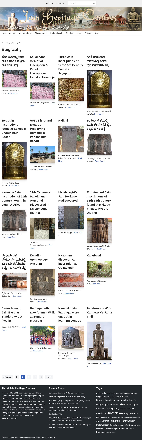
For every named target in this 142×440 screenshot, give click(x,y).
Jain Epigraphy (111, 408)
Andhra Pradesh (118, 393)
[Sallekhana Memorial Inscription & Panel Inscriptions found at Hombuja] (42, 91)
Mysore (126, 417)
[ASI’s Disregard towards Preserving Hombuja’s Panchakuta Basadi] (42, 154)
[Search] (94, 3)
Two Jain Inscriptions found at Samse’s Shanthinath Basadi (14, 128)
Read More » (13, 93)
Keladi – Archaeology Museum (39, 259)
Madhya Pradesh (130, 413)
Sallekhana (129, 425)
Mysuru (131, 417)
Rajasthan (114, 425)
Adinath (99, 393)
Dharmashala (103, 400)
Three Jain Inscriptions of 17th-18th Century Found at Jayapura (70, 65)
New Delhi (137, 417)
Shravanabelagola (112, 429)
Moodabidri (115, 417)
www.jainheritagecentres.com (22, 437)
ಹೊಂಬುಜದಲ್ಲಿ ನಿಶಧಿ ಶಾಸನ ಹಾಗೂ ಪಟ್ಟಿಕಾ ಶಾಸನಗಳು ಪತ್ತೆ (13, 61)
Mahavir (99, 417)
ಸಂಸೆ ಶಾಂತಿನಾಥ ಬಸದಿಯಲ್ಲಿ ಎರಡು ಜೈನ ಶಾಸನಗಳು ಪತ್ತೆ (97, 61)
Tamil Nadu (124, 428)
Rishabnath (122, 425)
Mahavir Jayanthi (107, 417)
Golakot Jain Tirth (55, 414)
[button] (31, 33)
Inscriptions (100, 409)
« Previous (7, 377)
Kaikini (63, 120)
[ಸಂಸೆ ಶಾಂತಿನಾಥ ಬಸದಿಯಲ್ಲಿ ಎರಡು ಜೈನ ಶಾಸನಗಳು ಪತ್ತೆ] (99, 89)
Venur (113, 432)
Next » (49, 377)
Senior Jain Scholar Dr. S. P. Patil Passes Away (66, 393)
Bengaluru (100, 397)
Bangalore (134, 393)
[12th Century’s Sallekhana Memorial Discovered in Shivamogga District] (42, 228)
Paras (106, 421)
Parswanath (102, 425)
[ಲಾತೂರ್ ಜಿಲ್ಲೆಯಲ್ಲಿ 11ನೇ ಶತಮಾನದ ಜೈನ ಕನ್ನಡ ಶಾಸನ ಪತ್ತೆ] (99, 144)
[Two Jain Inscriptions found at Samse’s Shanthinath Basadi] (14, 160)
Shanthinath (100, 429)
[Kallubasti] (99, 269)
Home (4, 33)
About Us (49, 3)
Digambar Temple (127, 400)
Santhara (137, 425)
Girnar (109, 405)
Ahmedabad (108, 393)
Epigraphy (10, 43)
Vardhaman (107, 432)
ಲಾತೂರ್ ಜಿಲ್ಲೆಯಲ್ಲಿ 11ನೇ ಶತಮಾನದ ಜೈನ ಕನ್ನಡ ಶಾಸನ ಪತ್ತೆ (99, 124)
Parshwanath (128, 421)
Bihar (105, 397)
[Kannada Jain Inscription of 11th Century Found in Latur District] (14, 220)
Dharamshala (121, 396)
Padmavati (99, 421)
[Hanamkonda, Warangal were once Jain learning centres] (71, 337)
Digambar (114, 400)
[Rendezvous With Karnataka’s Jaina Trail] (99, 341)
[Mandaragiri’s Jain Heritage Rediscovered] (71, 217)
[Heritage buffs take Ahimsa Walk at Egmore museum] (42, 335)
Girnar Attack (115, 405)
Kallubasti (94, 255)
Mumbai (121, 417)
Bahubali (127, 393)
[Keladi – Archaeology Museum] (42, 282)
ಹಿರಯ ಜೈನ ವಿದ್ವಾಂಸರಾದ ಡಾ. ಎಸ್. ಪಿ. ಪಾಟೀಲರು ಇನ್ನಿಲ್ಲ (67, 397)
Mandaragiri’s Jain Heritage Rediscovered (68, 196)
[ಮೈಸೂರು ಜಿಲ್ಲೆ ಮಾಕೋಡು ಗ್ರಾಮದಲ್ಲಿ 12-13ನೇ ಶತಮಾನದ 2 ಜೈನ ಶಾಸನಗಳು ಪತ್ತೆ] (14, 281)
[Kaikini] (71, 139)
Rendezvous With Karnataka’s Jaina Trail (99, 312)
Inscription (134, 404)
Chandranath (111, 396)
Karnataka (115, 413)
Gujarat (124, 404)
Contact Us (60, 3)
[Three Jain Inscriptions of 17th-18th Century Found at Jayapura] (71, 89)
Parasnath (114, 421)
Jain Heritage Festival (125, 408)
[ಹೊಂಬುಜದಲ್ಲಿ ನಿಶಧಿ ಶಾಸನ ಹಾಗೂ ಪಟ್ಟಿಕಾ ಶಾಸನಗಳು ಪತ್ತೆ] (14, 78)
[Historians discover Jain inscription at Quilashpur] (71, 280)
